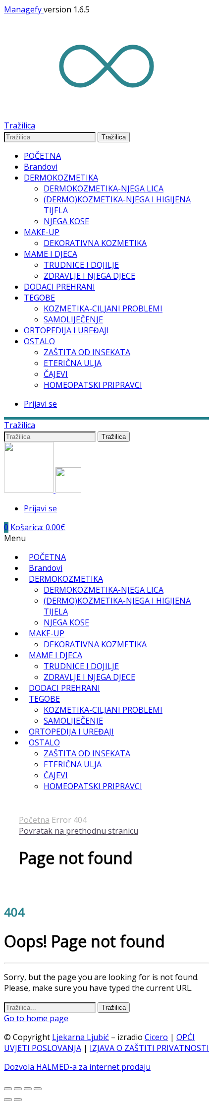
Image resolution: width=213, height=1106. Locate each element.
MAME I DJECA (50, 253)
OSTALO (39, 341)
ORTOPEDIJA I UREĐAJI (66, 330)
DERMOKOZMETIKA (61, 177)
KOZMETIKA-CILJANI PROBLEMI (103, 308)
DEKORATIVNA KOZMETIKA (95, 243)
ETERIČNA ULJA (73, 363)
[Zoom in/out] (38, 1088)
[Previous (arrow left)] (8, 1099)
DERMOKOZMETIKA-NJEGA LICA (103, 188)
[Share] (18, 1088)
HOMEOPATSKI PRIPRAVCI (93, 384)
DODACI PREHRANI (59, 286)
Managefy (24, 9)
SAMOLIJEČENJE (73, 319)
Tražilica (114, 137)
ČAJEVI (56, 374)
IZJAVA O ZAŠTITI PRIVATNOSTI (149, 1048)
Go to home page (36, 1018)
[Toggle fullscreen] (28, 1088)
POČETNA (42, 155)
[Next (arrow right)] (18, 1099)
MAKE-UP (41, 232)
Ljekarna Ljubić (80, 1037)
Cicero (156, 1037)
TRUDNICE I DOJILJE (81, 264)
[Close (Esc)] (8, 1088)
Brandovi (40, 166)
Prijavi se (40, 403)
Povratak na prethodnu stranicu (78, 830)
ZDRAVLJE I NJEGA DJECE (89, 275)
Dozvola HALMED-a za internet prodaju (77, 1066)
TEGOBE (39, 297)
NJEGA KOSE (66, 221)
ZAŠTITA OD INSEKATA (87, 352)
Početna (34, 819)
